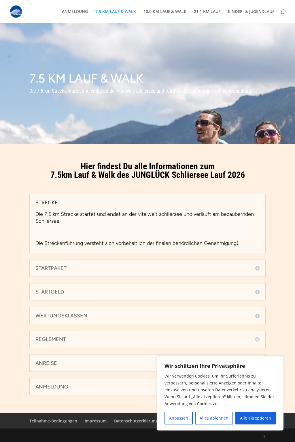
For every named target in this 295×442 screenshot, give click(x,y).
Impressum (96, 421)
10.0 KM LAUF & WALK (164, 11)
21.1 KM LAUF (207, 11)
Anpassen (178, 418)
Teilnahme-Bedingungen (53, 421)
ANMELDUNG (75, 11)
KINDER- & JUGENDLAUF (251, 11)
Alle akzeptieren (255, 418)
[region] (220, 393)
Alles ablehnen (214, 418)
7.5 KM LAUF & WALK (115, 11)
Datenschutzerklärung (136, 421)
